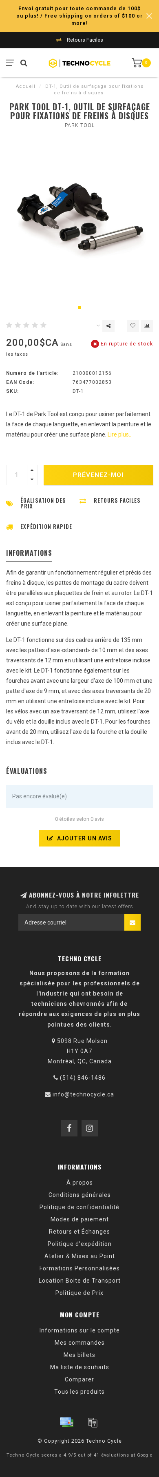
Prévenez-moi (98, 475)
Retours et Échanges (79, 1231)
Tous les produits (79, 1391)
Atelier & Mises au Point (79, 1256)
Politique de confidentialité (79, 1207)
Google (144, 1455)
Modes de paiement (80, 1219)
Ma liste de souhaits (79, 1367)
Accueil (25, 86)
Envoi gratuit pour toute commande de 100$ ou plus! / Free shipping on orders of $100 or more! (79, 15)
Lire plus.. (119, 434)
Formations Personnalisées (80, 1268)
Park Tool (80, 125)
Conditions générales (80, 1195)
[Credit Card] (66, 1422)
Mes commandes (80, 1342)
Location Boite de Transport (80, 1280)
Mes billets (79, 1355)
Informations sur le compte (80, 1330)
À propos (79, 1182)
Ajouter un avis (83, 838)
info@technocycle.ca (83, 1094)
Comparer (79, 1379)
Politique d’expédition (80, 1244)
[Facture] (92, 1422)
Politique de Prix (79, 1293)
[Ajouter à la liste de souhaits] (133, 326)
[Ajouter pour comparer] (147, 326)
